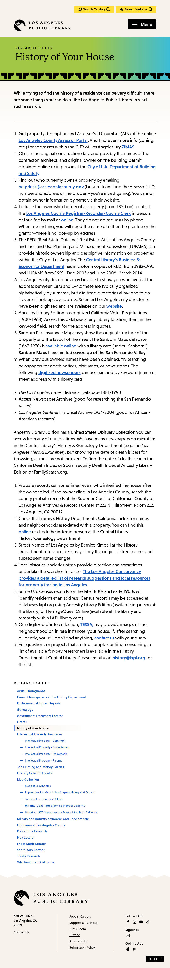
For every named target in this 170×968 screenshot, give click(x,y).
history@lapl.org (129, 657)
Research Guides (34, 48)
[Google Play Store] (134, 948)
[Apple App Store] (127, 948)
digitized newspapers (59, 372)
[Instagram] (134, 921)
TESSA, (87, 624)
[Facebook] (127, 921)
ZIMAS (128, 146)
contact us (104, 637)
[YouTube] (141, 921)
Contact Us (21, 932)
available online (61, 346)
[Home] (42, 25)
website (113, 306)
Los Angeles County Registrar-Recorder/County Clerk (78, 213)
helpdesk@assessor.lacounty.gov (51, 186)
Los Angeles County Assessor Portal (53, 140)
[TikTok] (147, 921)
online (67, 219)
